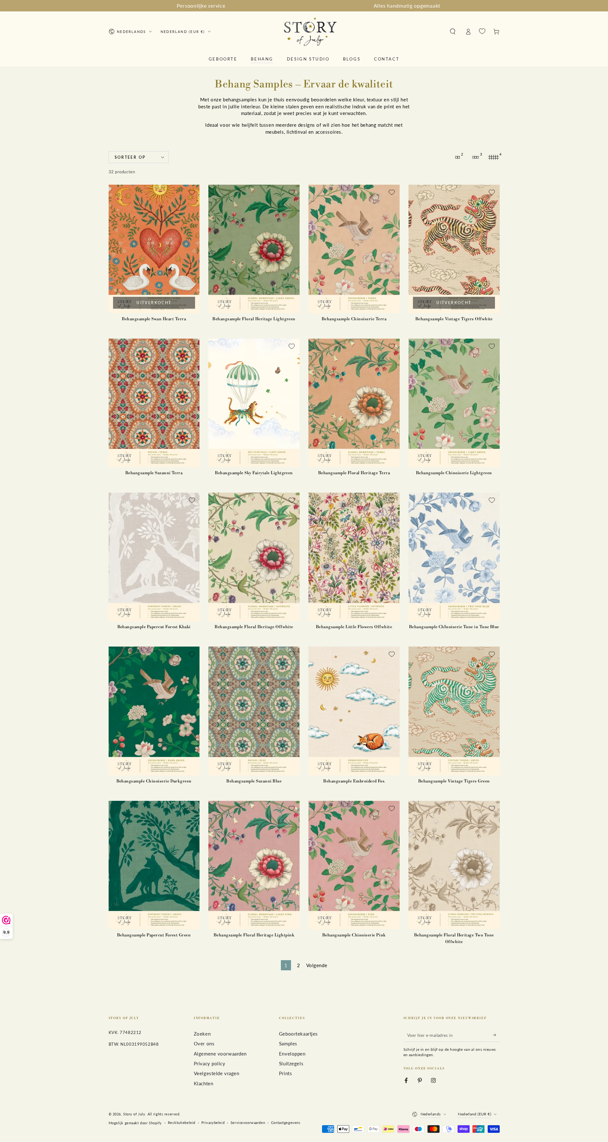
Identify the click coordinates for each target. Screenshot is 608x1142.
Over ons (204, 1043)
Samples (288, 1043)
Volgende (316, 965)
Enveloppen (292, 1053)
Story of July (134, 1114)
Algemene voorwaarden (220, 1053)
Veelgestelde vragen (216, 1073)
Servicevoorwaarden (248, 1122)
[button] (452, 31)
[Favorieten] (482, 31)
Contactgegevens (286, 1122)
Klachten (203, 1083)
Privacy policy (209, 1063)
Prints (285, 1073)
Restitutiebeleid (181, 1122)
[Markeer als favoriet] (192, 192)
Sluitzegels (291, 1063)
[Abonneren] (496, 1035)
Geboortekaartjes (298, 1034)
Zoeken (202, 1034)
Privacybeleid (213, 1122)
